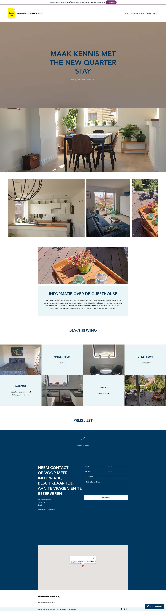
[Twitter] (124, 609)
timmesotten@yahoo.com (46, 510)
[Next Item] (155, 208)
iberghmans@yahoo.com (46, 602)
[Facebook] (121, 609)
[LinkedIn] (127, 609)
